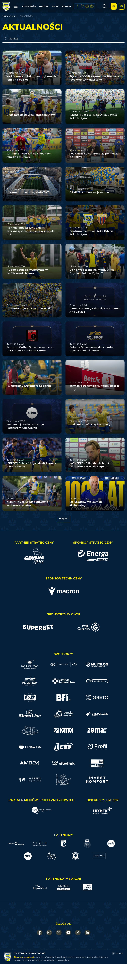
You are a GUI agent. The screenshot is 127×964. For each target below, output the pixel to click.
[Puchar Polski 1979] (77, 6)
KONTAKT (66, 6)
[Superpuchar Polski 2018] (92, 6)
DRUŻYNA (43, 6)
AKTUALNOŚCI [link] (26, 16)
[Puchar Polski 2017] (82, 6)
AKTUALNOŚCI (29, 6)
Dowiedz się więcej (24, 957)
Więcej (63, 518)
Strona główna (8, 16)
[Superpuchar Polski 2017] (87, 6)
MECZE (55, 6)
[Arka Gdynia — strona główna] (6, 6)
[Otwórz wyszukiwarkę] (104, 6)
